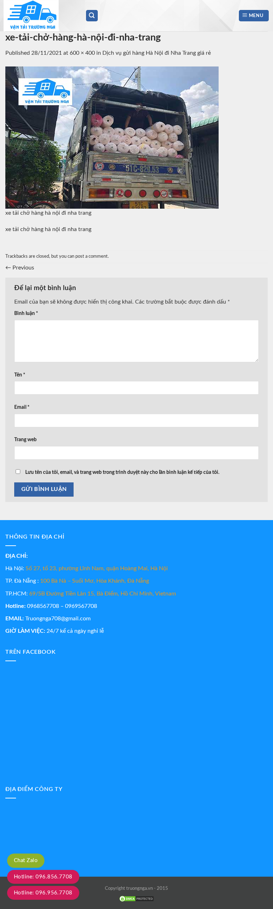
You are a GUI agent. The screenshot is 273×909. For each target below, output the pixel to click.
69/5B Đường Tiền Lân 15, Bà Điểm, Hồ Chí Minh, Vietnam (102, 594)
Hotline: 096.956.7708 (43, 892)
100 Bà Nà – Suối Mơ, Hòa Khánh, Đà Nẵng (94, 581)
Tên (19, 375)
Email (22, 407)
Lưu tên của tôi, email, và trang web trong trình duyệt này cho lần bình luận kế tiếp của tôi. (122, 472)
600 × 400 (82, 53)
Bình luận (26, 313)
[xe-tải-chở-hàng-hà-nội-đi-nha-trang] (112, 137)
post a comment (91, 256)
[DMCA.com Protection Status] (136, 899)
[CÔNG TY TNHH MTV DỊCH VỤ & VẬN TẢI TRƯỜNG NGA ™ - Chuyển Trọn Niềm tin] (39, 15)
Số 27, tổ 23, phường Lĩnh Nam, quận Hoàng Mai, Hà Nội (97, 568)
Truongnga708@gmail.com (58, 618)
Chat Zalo (26, 860)
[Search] (92, 16)
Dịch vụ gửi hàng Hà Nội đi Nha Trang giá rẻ (156, 53)
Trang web (25, 439)
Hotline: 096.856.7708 (43, 876)
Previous (19, 268)
